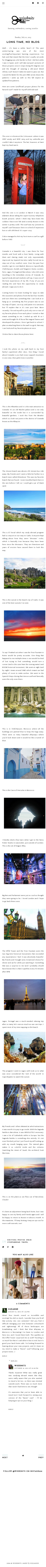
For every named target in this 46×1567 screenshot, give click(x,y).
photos (21, 1240)
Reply (4, 1356)
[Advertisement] (23, 1530)
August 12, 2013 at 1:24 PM (19, 1312)
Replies (14, 1361)
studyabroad (13, 1242)
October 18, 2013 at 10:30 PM (26, 1368)
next (5, 1457)
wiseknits (20, 1366)
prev (41, 1457)
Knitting (11, 1240)
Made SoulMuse (31, 1563)
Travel (24, 1242)
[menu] (3, 3)
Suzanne (13, 1309)
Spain (29, 1240)
